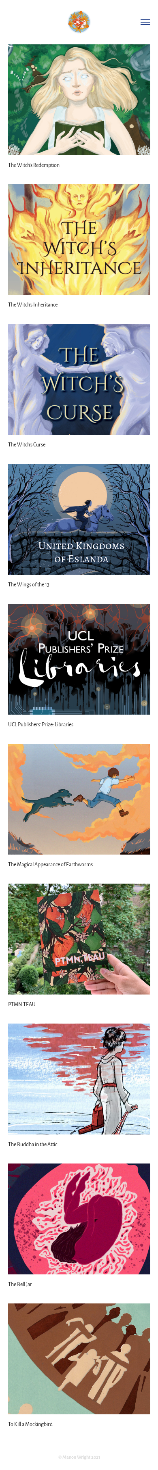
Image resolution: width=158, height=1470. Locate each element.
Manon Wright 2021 (81, 1456)
